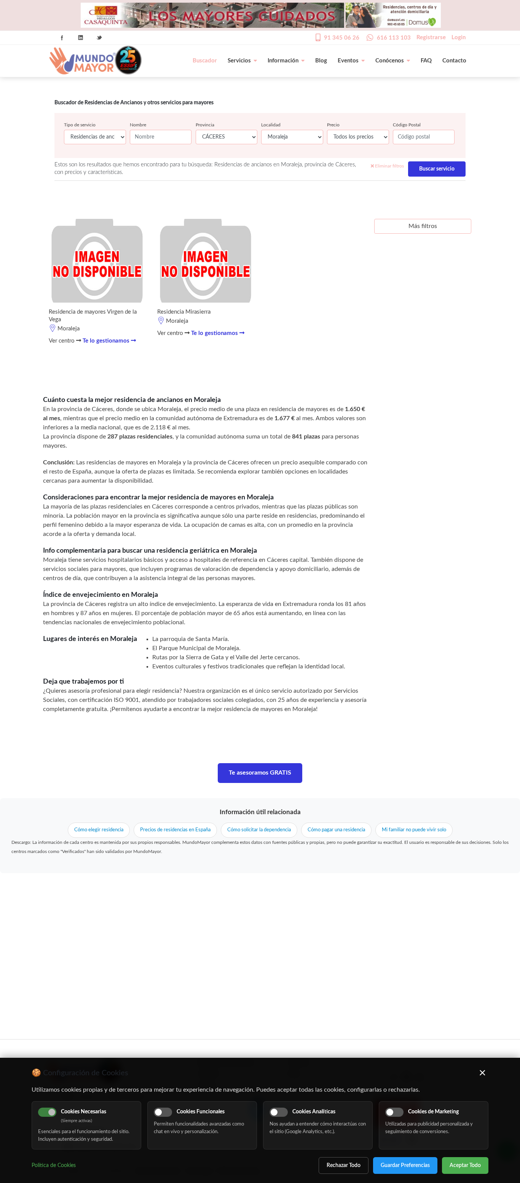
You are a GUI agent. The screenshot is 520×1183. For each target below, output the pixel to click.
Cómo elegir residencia (98, 829)
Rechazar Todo (343, 1165)
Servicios (239, 61)
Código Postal (407, 125)
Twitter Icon (99, 37)
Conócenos (389, 61)
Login (458, 37)
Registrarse (431, 37)
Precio (333, 125)
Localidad (271, 125)
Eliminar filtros (389, 166)
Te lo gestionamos (107, 341)
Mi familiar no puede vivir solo (414, 829)
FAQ (426, 61)
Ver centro (62, 341)
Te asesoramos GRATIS (260, 773)
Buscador (205, 61)
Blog (321, 61)
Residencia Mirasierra (184, 312)
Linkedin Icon (80, 37)
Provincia (205, 125)
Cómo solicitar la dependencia (259, 829)
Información (283, 61)
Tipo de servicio (80, 125)
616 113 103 (394, 38)
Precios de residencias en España (175, 829)
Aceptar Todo (465, 1165)
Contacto (454, 61)
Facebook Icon (62, 37)
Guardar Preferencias (405, 1165)
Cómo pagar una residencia (336, 829)
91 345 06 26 (341, 38)
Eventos (348, 61)
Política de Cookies (54, 1165)
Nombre (138, 125)
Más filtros (422, 226)
